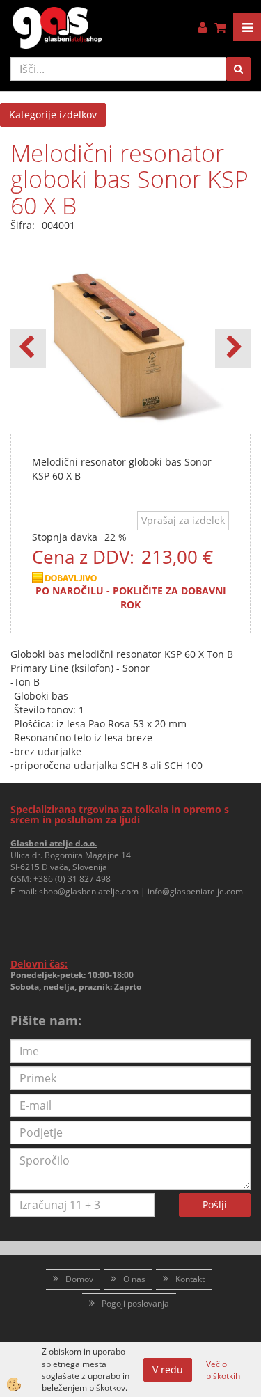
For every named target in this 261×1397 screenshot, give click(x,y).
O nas (134, 1279)
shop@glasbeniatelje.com (89, 891)
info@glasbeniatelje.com (195, 891)
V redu (167, 1369)
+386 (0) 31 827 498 (72, 879)
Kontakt (190, 1279)
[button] (233, 348)
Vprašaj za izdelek (183, 520)
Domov (79, 1279)
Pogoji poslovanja (135, 1303)
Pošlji (215, 1204)
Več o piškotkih (223, 1370)
